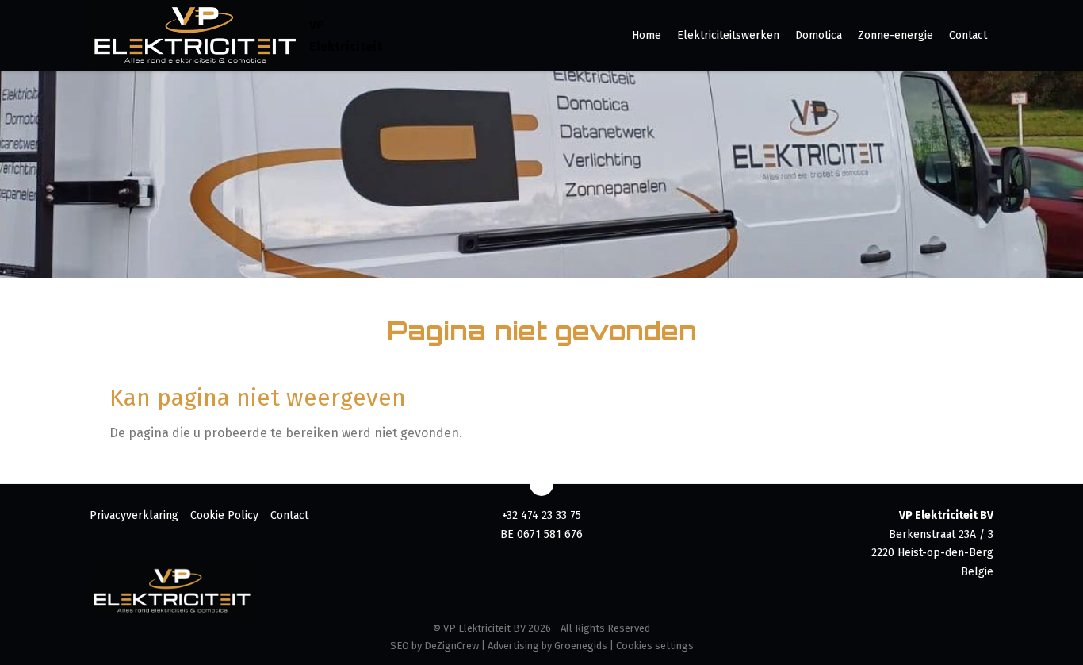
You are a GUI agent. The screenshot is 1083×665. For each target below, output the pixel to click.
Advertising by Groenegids (547, 646)
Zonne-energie (895, 35)
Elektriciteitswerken (728, 35)
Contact (968, 35)
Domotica (818, 35)
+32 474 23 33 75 (541, 515)
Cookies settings (655, 646)
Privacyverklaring (134, 515)
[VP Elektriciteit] (195, 36)
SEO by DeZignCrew (434, 646)
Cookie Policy (224, 515)
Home (646, 35)
